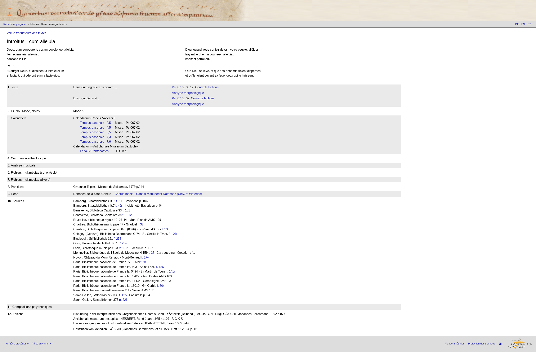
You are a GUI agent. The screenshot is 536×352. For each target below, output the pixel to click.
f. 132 (124, 248)
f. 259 (117, 238)
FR (529, 24)
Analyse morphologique (188, 93)
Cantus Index (124, 194)
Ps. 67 (176, 87)
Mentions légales (454, 343)
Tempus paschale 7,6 (95, 141)
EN (523, 24)
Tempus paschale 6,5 (95, 132)
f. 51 (119, 201)
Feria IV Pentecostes (95, 151)
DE (517, 24)
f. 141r (170, 271)
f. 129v (122, 243)
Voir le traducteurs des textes (26, 33)
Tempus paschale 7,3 (95, 137)
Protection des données (481, 343)
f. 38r (141, 224)
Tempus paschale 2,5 (95, 122)
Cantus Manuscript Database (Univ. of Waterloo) (169, 194)
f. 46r (118, 205)
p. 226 (123, 299)
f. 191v (127, 215)
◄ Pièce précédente (17, 343)
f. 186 (160, 267)
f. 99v (165, 229)
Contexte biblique (207, 87)
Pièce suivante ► (42, 343)
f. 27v (145, 257)
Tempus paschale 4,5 (95, 127)
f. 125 (123, 295)
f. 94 (143, 262)
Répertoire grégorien (15, 24)
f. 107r (173, 234)
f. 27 (151, 252)
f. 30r (160, 285)
